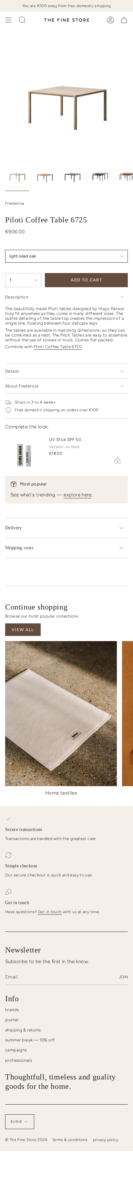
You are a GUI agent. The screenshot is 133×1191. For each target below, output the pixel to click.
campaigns (16, 1050)
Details (12, 371)
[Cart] (124, 20)
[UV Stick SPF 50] (24, 451)
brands (12, 1009)
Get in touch (50, 911)
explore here (78, 495)
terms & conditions (70, 1139)
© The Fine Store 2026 (26, 1139)
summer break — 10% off (30, 1040)
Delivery (13, 527)
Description (16, 297)
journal (12, 1019)
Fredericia (14, 203)
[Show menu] (8, 20)
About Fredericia (21, 386)
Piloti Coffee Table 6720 (58, 346)
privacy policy (105, 1139)
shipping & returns (23, 1030)
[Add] (117, 460)
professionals (18, 1060)
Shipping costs (19, 547)
